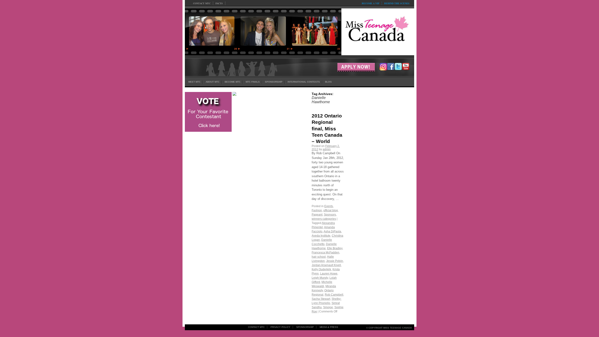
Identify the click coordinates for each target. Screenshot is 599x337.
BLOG (328, 82)
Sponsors (330, 214)
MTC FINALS (253, 82)
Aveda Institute (321, 235)
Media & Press (329, 327)
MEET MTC (194, 82)
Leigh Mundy (320, 277)
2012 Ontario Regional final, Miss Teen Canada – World (327, 128)
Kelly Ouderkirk (321, 269)
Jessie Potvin (334, 261)
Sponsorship (305, 327)
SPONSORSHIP (273, 82)
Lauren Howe (328, 273)
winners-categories (324, 218)
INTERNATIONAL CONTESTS (304, 82)
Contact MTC (202, 3)
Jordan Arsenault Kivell (326, 265)
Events (328, 206)
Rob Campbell (334, 294)
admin (327, 149)
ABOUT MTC (212, 82)
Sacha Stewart (321, 298)
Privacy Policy (280, 327)
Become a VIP (370, 3)
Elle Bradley (334, 248)
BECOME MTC (233, 82)
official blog (330, 210)
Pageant (317, 214)
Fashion (317, 210)
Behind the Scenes (396, 3)
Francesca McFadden (325, 252)
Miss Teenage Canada (377, 30)
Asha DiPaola (332, 231)
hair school (319, 256)
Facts (219, 3)
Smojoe (328, 307)
